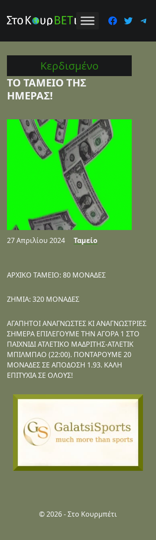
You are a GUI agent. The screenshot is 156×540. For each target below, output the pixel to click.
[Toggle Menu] (87, 20)
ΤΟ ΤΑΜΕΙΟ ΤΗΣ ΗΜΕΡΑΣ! (46, 88)
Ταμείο (86, 240)
